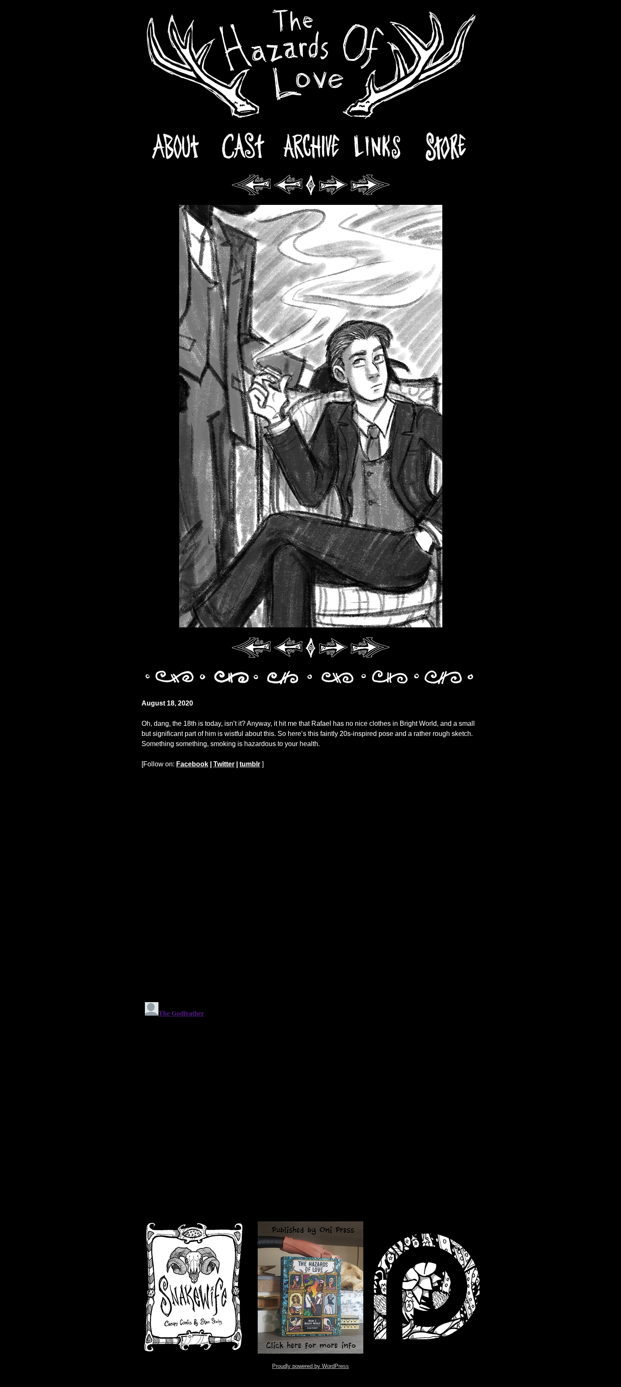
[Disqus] (310, 885)
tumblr (250, 764)
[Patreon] (426, 1287)
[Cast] (243, 147)
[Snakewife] (194, 1287)
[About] (175, 147)
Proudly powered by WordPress (310, 1366)
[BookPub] (310, 1287)
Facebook (192, 764)
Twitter (223, 764)
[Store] (445, 147)
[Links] (378, 147)
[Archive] (310, 147)
